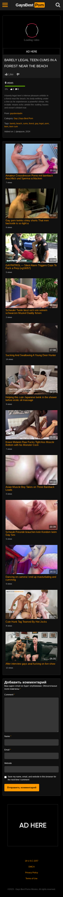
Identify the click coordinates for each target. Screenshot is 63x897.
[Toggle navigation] (5, 5)
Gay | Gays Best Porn (23, 118)
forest (31, 123)
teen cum (13, 126)
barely (12, 123)
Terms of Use (31, 878)
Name (7, 736)
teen (6, 126)
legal (41, 123)
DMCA (32, 867)
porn (47, 123)
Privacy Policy (31, 872)
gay (36, 123)
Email (7, 750)
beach (19, 123)
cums (25, 123)
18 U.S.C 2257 (31, 861)
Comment (9, 695)
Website (8, 763)
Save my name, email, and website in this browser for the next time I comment (32, 778)
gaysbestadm (16, 113)
